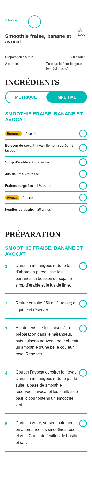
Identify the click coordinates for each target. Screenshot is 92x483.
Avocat (12, 198)
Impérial (66, 97)
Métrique (26, 97)
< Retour (11, 20)
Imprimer (34, 21)
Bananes (13, 134)
